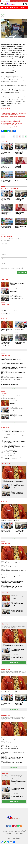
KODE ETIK (15, 830)
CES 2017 (14, 308)
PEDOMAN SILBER (17, 833)
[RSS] (21, 826)
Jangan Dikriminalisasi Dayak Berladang (17, 284)
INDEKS (3, 830)
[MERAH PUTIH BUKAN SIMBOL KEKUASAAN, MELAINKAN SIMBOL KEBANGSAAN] (7, 174)
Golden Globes (6, 313)
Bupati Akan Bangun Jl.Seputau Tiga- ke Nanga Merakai (14, 442)
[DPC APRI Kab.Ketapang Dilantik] (21, 174)
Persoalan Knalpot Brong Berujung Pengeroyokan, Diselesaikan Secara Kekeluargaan (13, 114)
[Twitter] (10, 826)
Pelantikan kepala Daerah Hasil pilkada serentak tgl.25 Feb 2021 (14, 457)
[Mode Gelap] (23, 4)
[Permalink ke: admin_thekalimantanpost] (2, 16)
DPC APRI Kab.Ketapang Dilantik (9, 127)
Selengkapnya (13, 350)
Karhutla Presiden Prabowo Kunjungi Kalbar (12, 111)
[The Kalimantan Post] (9, 4)
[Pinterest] (13, 826)
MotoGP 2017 (5, 308)
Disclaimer (8, 833)
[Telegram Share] (23, 136)
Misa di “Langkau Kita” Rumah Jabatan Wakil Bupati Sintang (14, 452)
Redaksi (11, 831)
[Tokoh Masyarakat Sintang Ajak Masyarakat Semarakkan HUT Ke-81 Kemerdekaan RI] (21, 160)
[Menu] (2, 4)
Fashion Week (17, 311)
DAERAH (3, 14)
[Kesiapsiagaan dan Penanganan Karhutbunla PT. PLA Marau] (7, 160)
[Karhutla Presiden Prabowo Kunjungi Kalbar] (7, 146)
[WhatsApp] (18, 826)
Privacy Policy (22, 830)
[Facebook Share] (14, 136)
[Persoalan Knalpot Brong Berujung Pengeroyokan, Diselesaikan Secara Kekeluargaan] (21, 146)
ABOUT (9, 830)
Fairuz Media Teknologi (14, 838)
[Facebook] (7, 826)
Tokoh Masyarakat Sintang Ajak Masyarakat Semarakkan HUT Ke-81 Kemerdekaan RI (12, 120)
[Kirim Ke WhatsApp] (26, 136)
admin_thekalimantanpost (9, 16)
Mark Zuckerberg (6, 311)
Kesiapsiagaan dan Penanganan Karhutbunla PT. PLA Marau (13, 117)
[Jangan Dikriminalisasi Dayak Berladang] (5, 284)
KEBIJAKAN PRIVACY (20, 831)
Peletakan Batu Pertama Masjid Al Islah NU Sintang (15, 436)
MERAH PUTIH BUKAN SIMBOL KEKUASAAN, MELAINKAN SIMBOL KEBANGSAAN (11, 124)
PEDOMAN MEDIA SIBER (14, 835)
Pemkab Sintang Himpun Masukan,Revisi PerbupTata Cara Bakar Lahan (14, 447)
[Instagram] (15, 826)
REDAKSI (5, 831)
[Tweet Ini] (17, 136)
